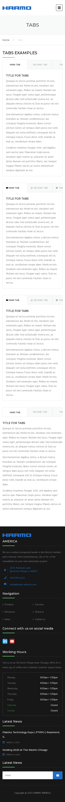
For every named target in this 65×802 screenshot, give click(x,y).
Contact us (40, 619)
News (7, 619)
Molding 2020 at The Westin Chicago (25, 749)
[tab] (15, 64)
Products (9, 604)
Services (39, 604)
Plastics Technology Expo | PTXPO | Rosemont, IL (31, 734)
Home (5, 40)
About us (39, 611)
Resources (10, 611)
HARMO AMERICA (42, 792)
